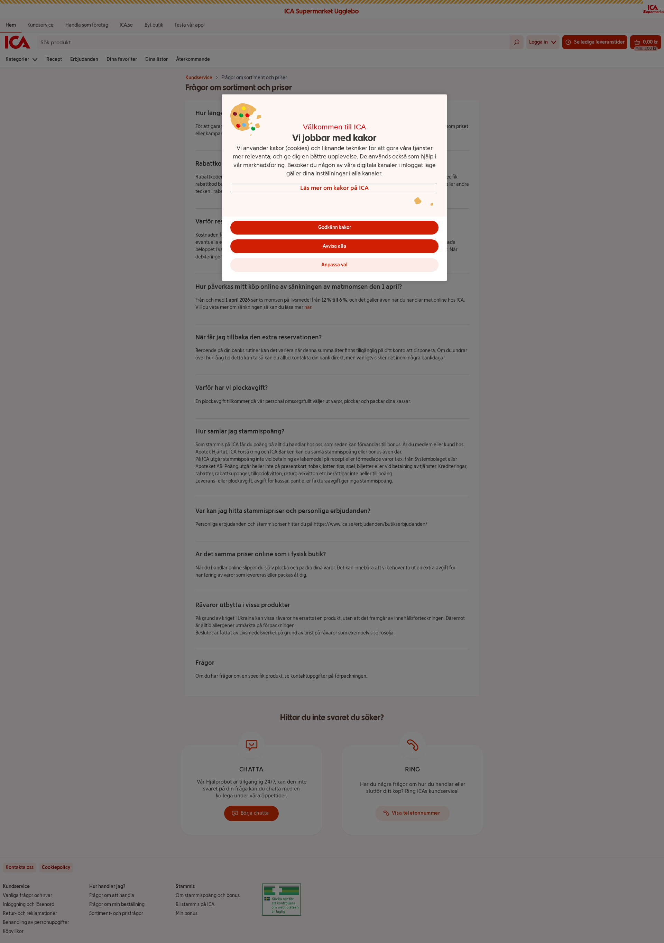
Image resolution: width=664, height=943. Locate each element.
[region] (334, 187)
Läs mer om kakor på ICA (334, 187)
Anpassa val (334, 265)
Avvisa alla (334, 246)
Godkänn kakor (334, 227)
